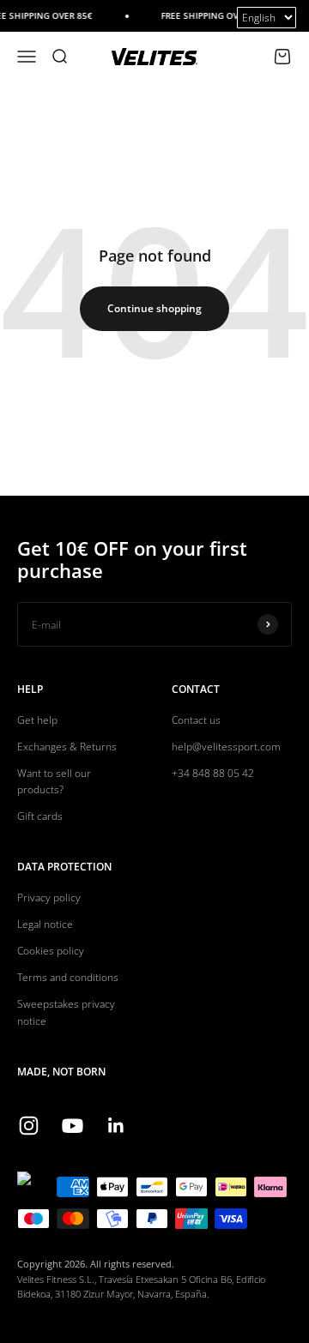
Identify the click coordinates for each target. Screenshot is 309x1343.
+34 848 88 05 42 (213, 773)
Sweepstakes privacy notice (66, 1012)
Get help (37, 720)
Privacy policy (49, 897)
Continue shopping (154, 308)
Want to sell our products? (54, 781)
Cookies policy (50, 950)
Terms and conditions (67, 977)
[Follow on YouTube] (72, 1125)
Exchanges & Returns (67, 746)
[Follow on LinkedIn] (116, 1125)
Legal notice (45, 924)
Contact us (196, 720)
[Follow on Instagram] (28, 1125)
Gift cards (40, 816)
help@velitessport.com (226, 746)
